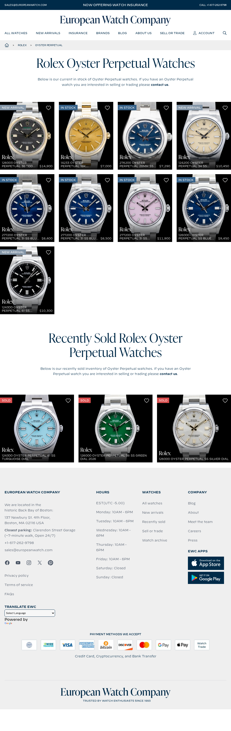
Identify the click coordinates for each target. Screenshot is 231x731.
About (193, 512)
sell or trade (172, 33)
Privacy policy (17, 575)
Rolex (22, 45)
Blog (192, 503)
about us (143, 33)
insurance (78, 33)
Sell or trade (152, 531)
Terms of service (19, 585)
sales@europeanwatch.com (25, 5)
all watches (16, 33)
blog (122, 33)
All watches (152, 503)
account (207, 33)
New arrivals (152, 512)
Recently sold (153, 522)
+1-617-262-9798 (19, 543)
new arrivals (48, 33)
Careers (194, 531)
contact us (159, 85)
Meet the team (200, 522)
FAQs (9, 594)
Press (192, 540)
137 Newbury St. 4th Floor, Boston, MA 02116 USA (27, 520)
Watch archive (154, 540)
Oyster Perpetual (48, 45)
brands (103, 33)
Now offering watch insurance (115, 5)
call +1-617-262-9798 (212, 5)
